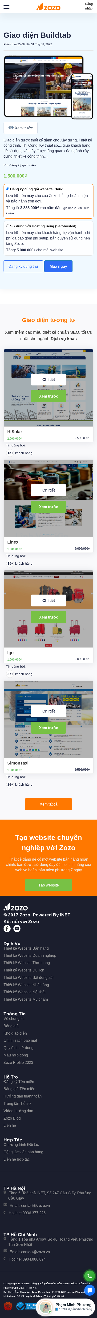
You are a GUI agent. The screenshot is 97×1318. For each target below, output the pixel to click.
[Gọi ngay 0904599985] (89, 1276)
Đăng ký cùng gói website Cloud (36, 189)
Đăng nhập (89, 6)
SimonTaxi (17, 763)
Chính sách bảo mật (20, 1040)
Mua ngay (58, 266)
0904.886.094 (34, 1259)
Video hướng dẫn (18, 1111)
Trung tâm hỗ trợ (17, 1104)
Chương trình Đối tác (21, 1145)
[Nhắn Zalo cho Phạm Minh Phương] (89, 1290)
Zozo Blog (12, 1118)
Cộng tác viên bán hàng (23, 1152)
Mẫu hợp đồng (16, 1055)
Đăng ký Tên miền (19, 1082)
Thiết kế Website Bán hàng (26, 948)
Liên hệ (10, 1125)
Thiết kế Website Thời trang (27, 963)
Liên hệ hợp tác (17, 1159)
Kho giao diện (15, 1033)
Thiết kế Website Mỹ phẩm (26, 999)
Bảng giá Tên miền (19, 1089)
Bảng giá (11, 1026)
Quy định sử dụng (18, 1048)
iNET (65, 914)
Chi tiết (48, 380)
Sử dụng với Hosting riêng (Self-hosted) (42, 226)
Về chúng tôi (14, 1019)
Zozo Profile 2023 (18, 1062)
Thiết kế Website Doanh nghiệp (30, 955)
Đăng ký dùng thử (23, 266)
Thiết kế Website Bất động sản (29, 978)
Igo (10, 652)
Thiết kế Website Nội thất (24, 992)
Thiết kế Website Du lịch (24, 970)
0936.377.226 (34, 1213)
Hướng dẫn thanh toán (23, 1096)
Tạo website (48, 885)
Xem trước (24, 128)
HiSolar (14, 431)
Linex (12, 542)
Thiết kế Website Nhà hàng (26, 985)
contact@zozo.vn (35, 1206)
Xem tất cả (48, 804)
